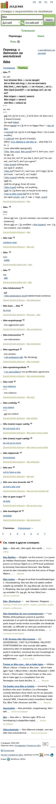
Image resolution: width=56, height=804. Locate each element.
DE (40, 2)
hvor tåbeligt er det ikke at (23, 142)
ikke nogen (10, 177)
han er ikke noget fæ (15, 194)
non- (5, 211)
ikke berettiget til (33, 520)
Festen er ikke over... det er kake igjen (23, 664)
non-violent (8, 407)
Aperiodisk (9, 708)
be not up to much (12, 443)
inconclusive (9, 457)
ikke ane (30, 476)
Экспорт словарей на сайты (12, 755)
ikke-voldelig (32, 418)
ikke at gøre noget (34, 506)
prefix (6, 260)
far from (7, 310)
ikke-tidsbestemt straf (15, 296)
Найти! (49, 20)
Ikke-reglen (9, 579)
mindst (16, 197)
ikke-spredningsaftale (36, 376)
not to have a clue (12, 472)
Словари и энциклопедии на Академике (26, 11)
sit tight (6, 501)
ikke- (29, 232)
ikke (7, 151)
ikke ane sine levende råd (38, 491)
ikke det (9, 171)
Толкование (9, 68)
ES (45, 2)
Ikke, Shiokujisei (12, 601)
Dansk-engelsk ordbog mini (14, 265)
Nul (5, 717)
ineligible (7, 515)
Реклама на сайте (34, 745)
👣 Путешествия (7, 750)
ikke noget (10, 187)
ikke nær (30, 247)
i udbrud (9, 138)
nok (22, 197)
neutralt (9, 132)
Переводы (15, 36)
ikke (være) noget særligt (37, 447)
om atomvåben (12, 372)
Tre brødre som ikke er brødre (18, 686)
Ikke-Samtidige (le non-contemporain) (23, 613)
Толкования (28, 30)
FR (51, 2)
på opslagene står (14, 357)
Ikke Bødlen (9, 557)
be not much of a (11, 428)
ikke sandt (26, 151)
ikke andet (10, 164)
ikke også (15, 151)
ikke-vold (30, 397)
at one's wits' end (11, 486)
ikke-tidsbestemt (33, 300)
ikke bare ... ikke (33, 315)
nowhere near (10, 242)
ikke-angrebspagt (34, 329)
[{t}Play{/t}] (9, 72)
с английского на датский (46, 51)
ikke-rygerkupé (33, 362)
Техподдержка (20, 745)
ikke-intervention (34, 344)
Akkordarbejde (11, 729)
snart (43, 197)
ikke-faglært (39, 224)
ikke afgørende (33, 462)
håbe (15, 122)
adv (6, 278)
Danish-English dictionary (14, 201)
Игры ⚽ (15, 41)
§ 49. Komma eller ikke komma (19, 639)
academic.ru (12, 5)
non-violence (9, 386)
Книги (41, 36)
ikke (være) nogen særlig (37, 433)
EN (34, 2)
